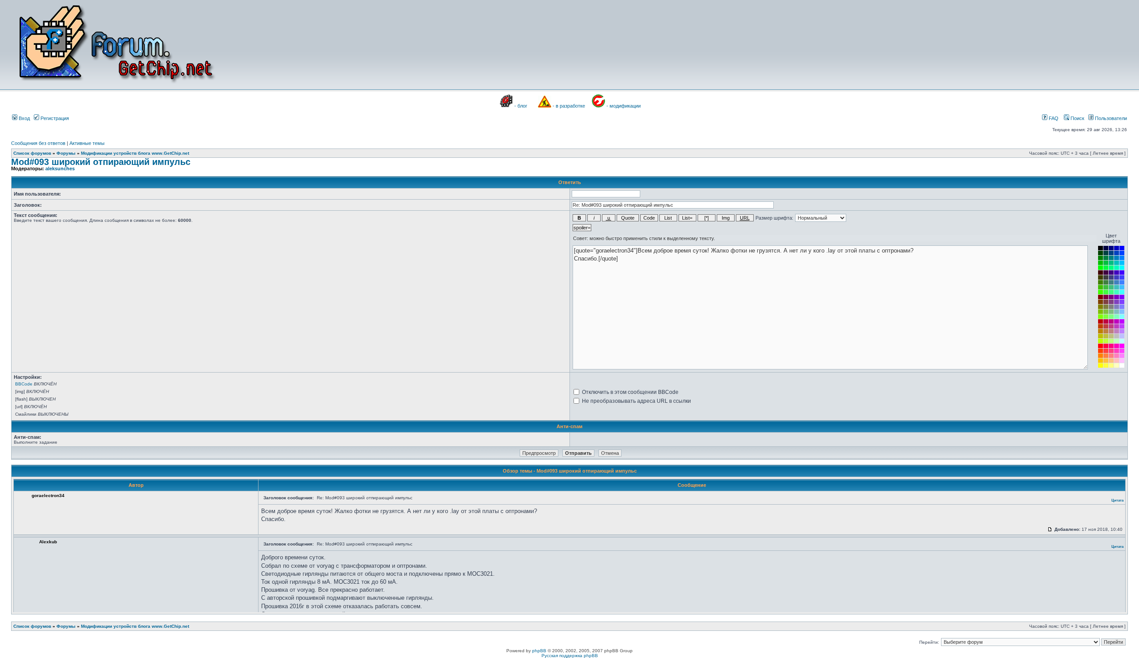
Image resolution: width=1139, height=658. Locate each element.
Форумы (66, 153)
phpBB (539, 650)
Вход (23, 118)
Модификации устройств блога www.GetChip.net (135, 153)
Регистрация (54, 118)
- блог (520, 105)
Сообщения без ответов (38, 143)
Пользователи (1110, 118)
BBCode (23, 383)
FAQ (1052, 118)
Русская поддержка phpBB (569, 655)
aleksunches (60, 168)
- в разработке (569, 105)
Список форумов (32, 153)
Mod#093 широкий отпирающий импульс (100, 162)
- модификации (623, 105)
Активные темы (87, 143)
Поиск (1076, 118)
